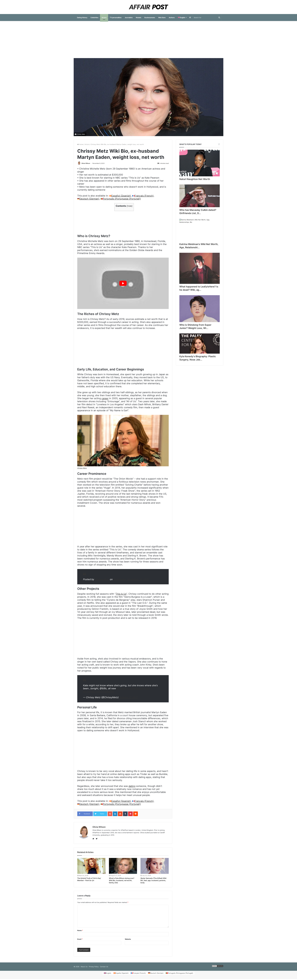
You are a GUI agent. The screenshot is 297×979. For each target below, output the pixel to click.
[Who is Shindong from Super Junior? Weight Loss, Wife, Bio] (199, 308)
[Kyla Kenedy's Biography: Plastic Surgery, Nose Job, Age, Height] (199, 343)
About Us (84, 967)
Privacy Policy (94, 967)
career (105, 398)
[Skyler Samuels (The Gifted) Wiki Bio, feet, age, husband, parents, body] (154, 866)
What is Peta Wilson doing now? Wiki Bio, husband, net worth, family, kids (121, 880)
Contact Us (104, 967)
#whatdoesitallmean (139, 688)
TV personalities (115, 17)
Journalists (129, 17)
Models (138, 17)
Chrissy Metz (81, 134)
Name (80, 930)
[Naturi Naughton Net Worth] (199, 163)
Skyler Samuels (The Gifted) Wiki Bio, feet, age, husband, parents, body (153, 880)
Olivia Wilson (85, 163)
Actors (104, 17)
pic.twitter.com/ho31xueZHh (98, 691)
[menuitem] (182, 17)
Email (80, 939)
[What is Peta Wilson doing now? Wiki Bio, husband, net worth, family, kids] (123, 866)
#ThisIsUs (122, 688)
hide (130, 206)
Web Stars (162, 17)
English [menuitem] (108, 973)
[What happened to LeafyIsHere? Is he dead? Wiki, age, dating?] (199, 268)
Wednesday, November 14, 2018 (131, 579)
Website (128, 939)
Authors (172, 17)
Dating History (82, 17)
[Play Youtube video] (123, 283)
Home (81, 144)
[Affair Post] (148, 7)
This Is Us (121, 593)
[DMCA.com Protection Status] (217, 967)
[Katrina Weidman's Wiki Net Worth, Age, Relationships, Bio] (199, 230)
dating (132, 786)
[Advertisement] (148, 39)
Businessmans (149, 17)
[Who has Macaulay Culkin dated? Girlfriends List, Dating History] (199, 195)
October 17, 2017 (128, 697)
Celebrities (94, 17)
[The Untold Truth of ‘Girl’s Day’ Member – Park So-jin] (91, 866)
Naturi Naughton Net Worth (194, 179)
